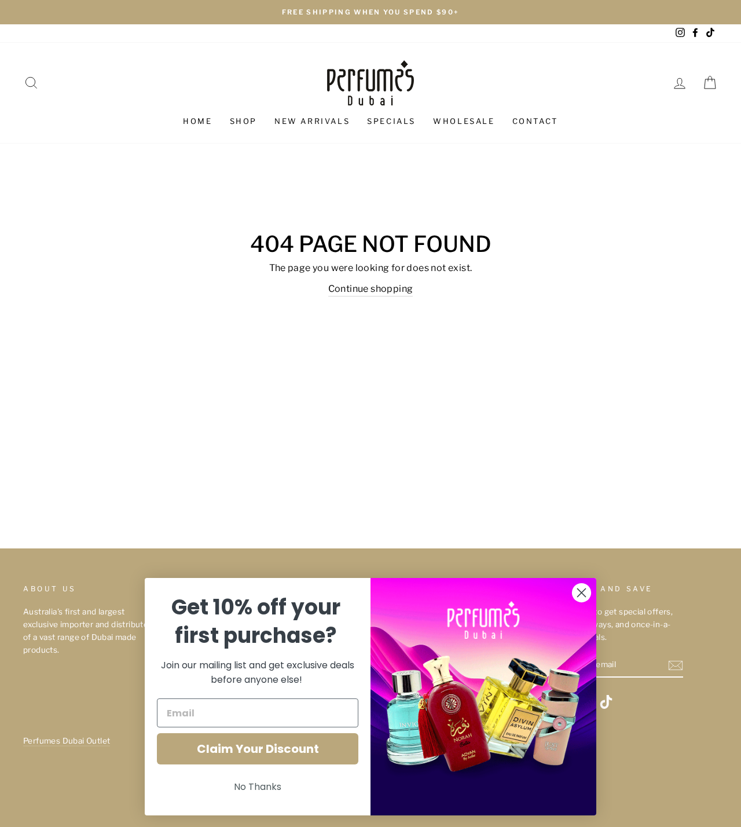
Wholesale (463, 121)
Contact (535, 121)
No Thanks (257, 786)
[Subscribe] (675, 665)
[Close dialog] (581, 593)
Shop (243, 121)
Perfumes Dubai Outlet (66, 740)
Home (197, 121)
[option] (370, 12)
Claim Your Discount (258, 749)
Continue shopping (370, 288)
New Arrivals (312, 121)
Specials (391, 121)
